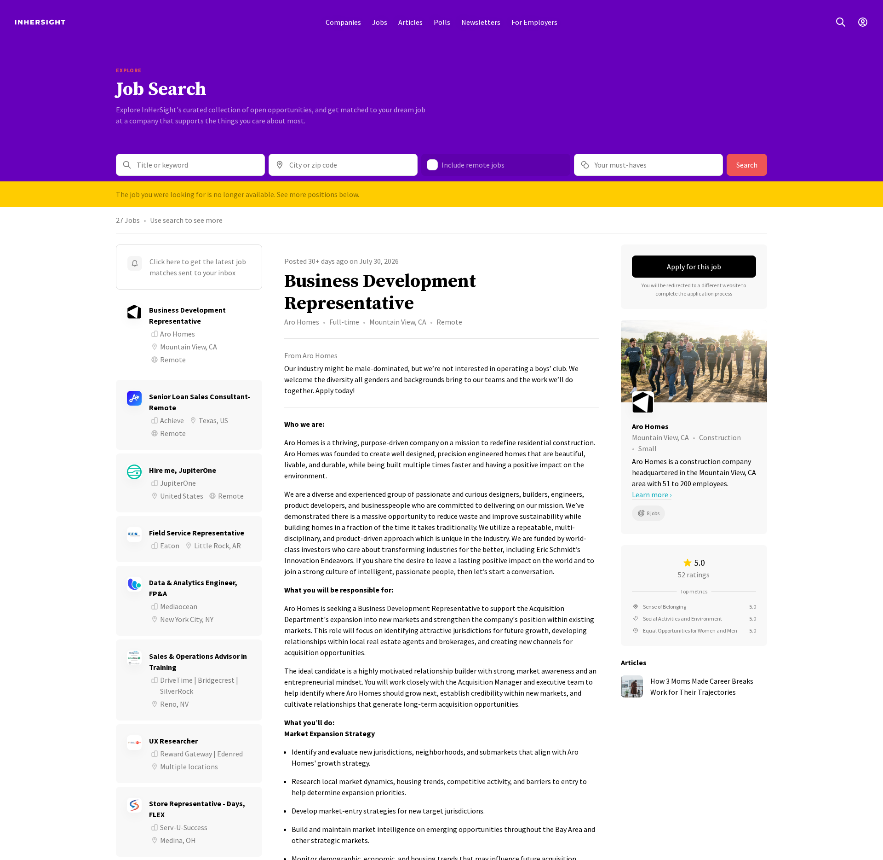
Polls (442, 22)
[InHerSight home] (40, 22)
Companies (343, 22)
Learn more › (651, 494)
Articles (410, 22)
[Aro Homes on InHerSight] (694, 402)
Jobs (379, 22)
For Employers (534, 22)
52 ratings (694, 574)
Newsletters (480, 22)
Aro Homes (301, 321)
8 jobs (653, 513)
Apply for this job (694, 266)
